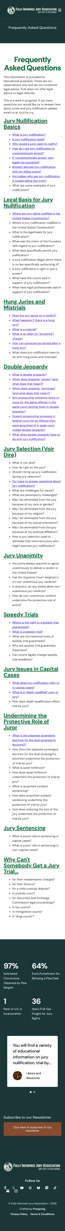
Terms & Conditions (42, 1214)
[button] (59, 10)
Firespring (39, 1209)
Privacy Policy (19, 1214)
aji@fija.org (26, 112)
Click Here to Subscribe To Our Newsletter (32, 1129)
